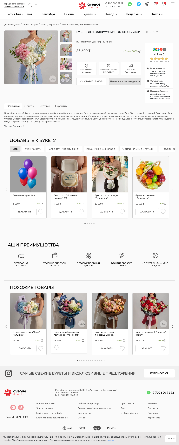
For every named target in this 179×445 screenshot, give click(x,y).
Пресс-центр (127, 403)
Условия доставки (45, 403)
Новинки (152, 403)
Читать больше (13, 126)
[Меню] (172, 4)
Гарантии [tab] (61, 106)
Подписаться (159, 373)
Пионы (69, 14)
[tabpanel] (89, 121)
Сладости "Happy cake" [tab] (64, 148)
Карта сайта (154, 417)
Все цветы (153, 408)
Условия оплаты (44, 408)
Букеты (88, 14)
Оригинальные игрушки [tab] (138, 148)
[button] (85, 223)
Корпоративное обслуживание (52, 417)
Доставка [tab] (44, 106)
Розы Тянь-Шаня (19, 14)
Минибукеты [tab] (33, 148)
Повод (110, 14)
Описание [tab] (13, 106)
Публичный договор (88, 403)
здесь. (110, 440)
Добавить (24, 211)
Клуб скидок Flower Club (49, 412)
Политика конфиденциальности (94, 408)
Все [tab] (15, 148)
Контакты (153, 412)
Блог (123, 408)
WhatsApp (165, 86)
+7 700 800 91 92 (114, 3)
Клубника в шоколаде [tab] (100, 148)
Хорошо (170, 438)
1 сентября (48, 14)
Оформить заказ (91, 81)
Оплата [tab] (29, 106)
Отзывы (82, 417)
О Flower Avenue (129, 412)
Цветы (156, 14)
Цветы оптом (84, 412)
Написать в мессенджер (124, 81)
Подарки (133, 14)
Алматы (14, 6)
